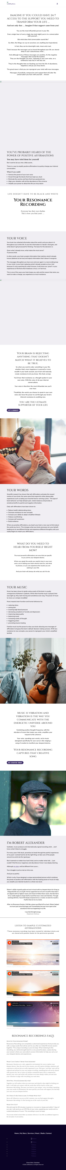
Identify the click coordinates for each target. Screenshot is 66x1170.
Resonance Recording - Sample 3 (19, 1028)
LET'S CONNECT (13, 410)
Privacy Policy (29, 1162)
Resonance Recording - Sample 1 (19, 966)
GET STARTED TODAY (15, 763)
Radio (43, 1133)
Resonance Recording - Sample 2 (19, 997)
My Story (23, 1133)
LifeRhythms (9, 966)
